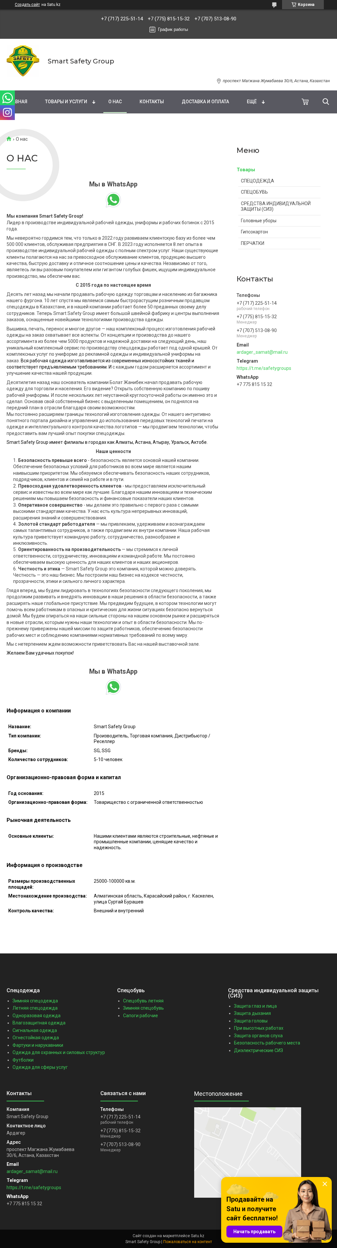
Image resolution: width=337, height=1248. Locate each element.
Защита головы (251, 1020)
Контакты (152, 101)
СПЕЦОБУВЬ (254, 192)
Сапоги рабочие (140, 1015)
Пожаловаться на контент (187, 1241)
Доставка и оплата (205, 101)
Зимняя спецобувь (143, 1008)
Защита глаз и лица (255, 1006)
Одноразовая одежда (37, 1015)
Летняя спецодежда (35, 1008)
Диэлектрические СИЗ (258, 1050)
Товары (246, 170)
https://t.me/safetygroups (264, 368)
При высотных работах (258, 1028)
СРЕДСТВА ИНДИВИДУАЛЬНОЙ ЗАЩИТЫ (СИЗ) (276, 206)
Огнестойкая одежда (36, 1037)
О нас (115, 101)
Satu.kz (197, 1236)
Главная (17, 101)
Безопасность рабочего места (267, 1042)
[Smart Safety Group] (23, 61)
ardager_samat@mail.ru (262, 352)
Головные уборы (258, 220)
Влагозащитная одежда (39, 1022)
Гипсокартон (254, 231)
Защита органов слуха (258, 1035)
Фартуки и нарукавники (38, 1045)
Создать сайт (27, 4)
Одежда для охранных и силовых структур (59, 1052)
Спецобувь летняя (143, 1000)
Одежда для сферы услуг (40, 1067)
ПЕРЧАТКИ (252, 243)
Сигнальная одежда (35, 1030)
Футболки (23, 1060)
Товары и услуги (66, 101)
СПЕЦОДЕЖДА (257, 180)
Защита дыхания (252, 1013)
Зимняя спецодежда (35, 1000)
